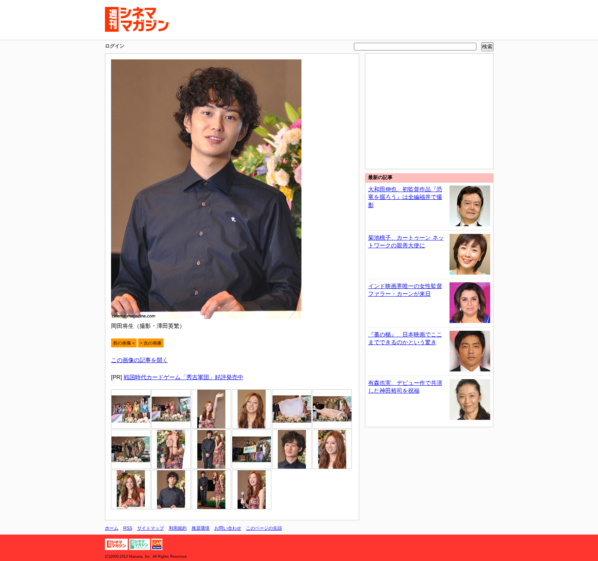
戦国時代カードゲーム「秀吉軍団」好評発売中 (183, 377)
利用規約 (178, 528)
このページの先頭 (264, 528)
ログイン (114, 46)
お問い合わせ (227, 528)
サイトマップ (150, 528)
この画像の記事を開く (139, 360)
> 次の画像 (151, 343)
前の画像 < (124, 343)
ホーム (111, 528)
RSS (127, 528)
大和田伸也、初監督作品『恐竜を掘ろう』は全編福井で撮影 (405, 197)
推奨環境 (201, 528)
